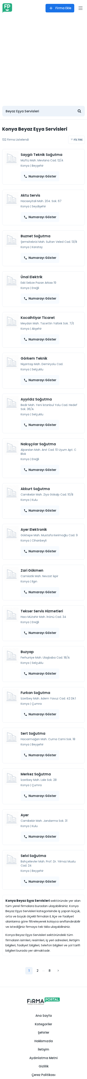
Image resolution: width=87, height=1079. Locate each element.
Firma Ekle (63, 8)
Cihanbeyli (39, 540)
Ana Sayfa (43, 1015)
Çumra (37, 704)
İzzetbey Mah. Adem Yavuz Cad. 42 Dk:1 (48, 698)
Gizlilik (44, 1066)
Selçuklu (37, 369)
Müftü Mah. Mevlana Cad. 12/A (42, 160)
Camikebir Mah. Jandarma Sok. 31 (44, 821)
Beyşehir (38, 166)
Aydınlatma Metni (43, 1058)
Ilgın (34, 581)
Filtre (78, 140)
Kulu (35, 500)
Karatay (37, 247)
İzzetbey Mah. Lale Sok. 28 (39, 780)
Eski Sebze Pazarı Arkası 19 (38, 283)
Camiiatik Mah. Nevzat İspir (39, 576)
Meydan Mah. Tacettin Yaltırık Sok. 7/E (47, 323)
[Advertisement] (43, 59)
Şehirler (43, 1032)
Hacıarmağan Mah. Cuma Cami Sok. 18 (48, 739)
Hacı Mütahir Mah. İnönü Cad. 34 (43, 617)
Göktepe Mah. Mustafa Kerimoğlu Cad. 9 (49, 535)
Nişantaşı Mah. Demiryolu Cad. (42, 364)
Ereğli (35, 288)
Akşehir (37, 329)
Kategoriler (43, 1024)
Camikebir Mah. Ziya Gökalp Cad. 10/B (47, 494)
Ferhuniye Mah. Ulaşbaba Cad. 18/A (45, 657)
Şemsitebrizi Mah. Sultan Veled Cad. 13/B (49, 242)
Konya (25, 166)
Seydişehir (39, 206)
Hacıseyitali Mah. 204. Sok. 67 (41, 201)
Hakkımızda (43, 1041)
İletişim (43, 1049)
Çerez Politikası (43, 1075)
